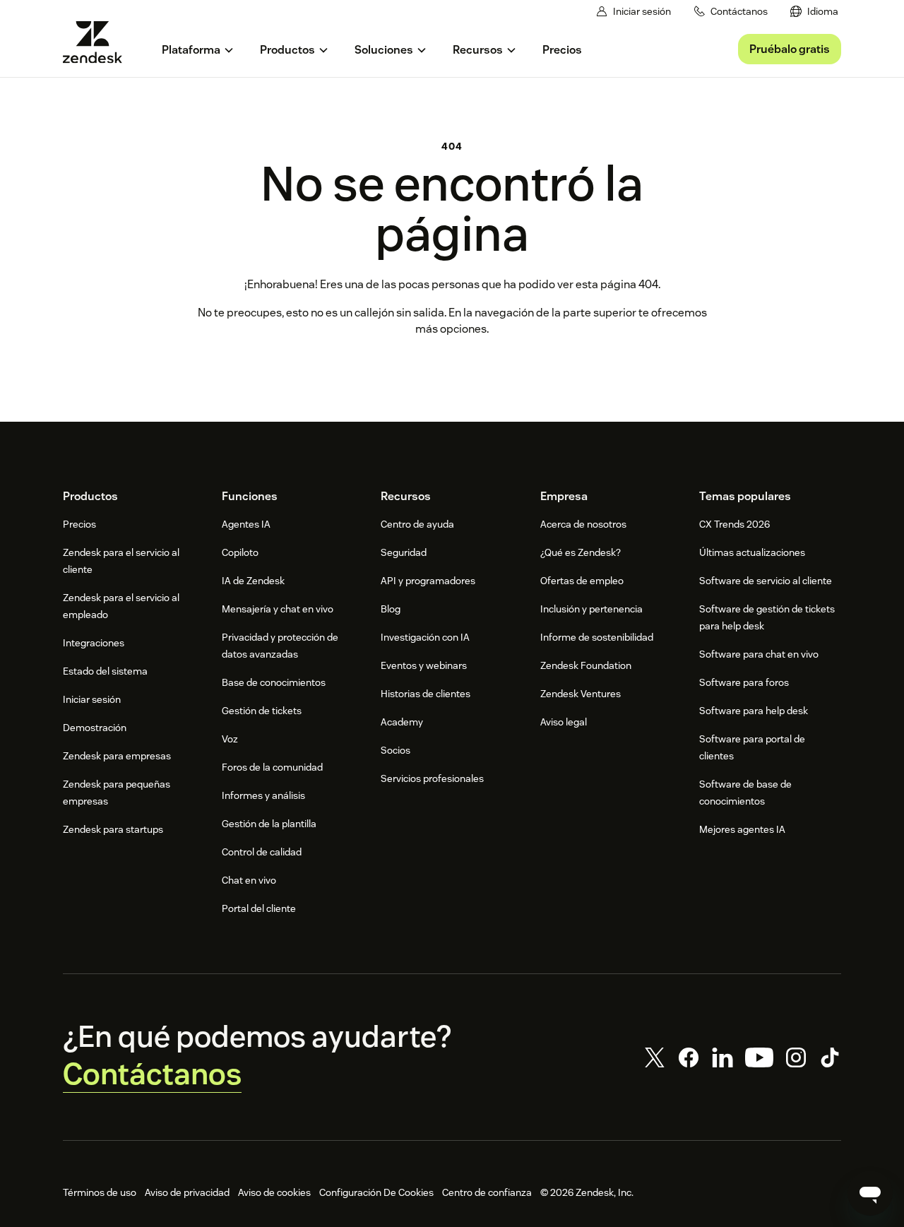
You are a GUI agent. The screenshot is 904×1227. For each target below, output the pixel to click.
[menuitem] (814, 11)
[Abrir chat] (870, 1193)
